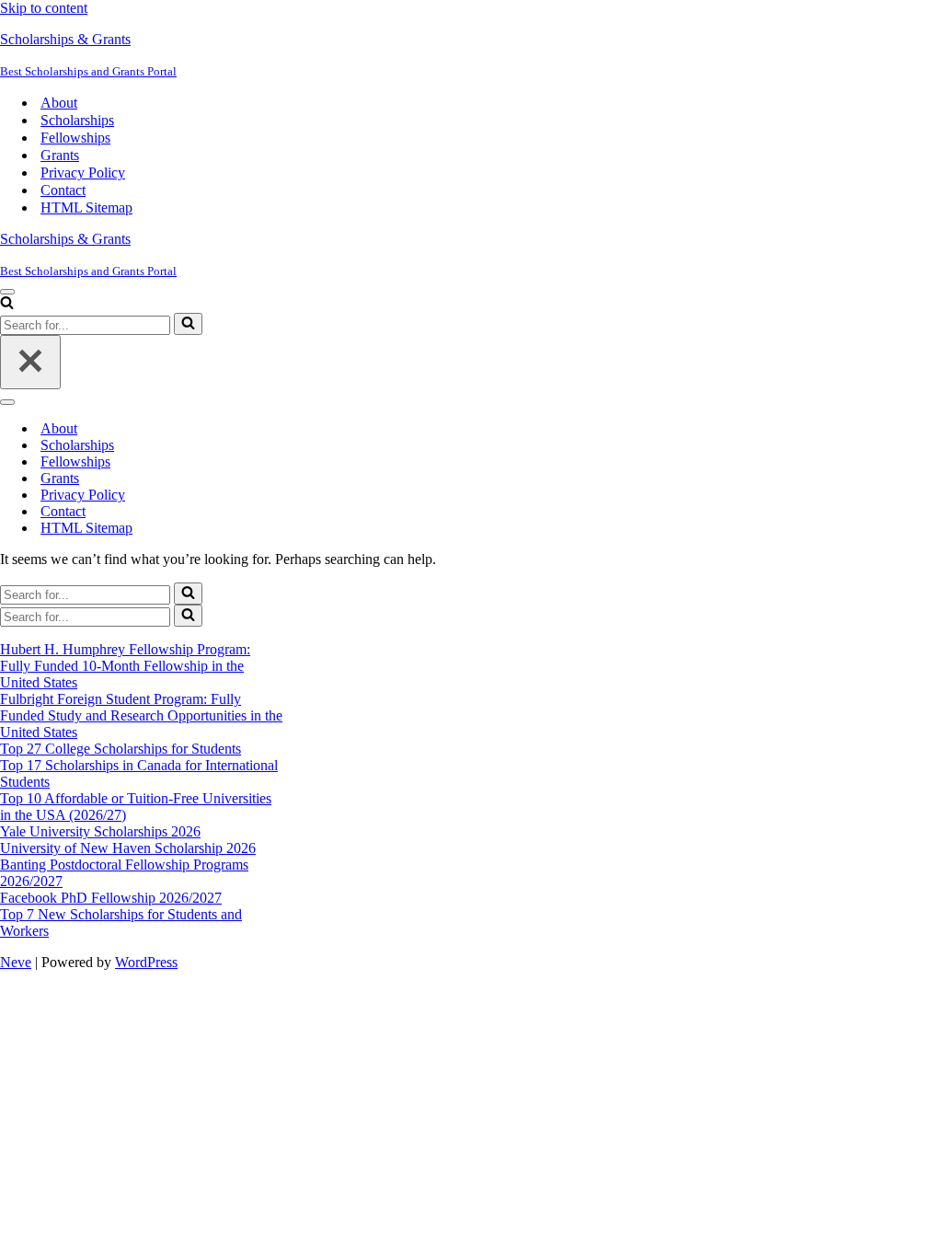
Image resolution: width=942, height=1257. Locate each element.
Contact (63, 190)
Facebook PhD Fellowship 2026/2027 (111, 897)
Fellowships (75, 137)
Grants (59, 155)
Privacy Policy (82, 172)
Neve (15, 962)
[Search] (7, 304)
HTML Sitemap (86, 207)
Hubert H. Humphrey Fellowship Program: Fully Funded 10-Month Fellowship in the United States (125, 665)
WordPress (146, 962)
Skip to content (43, 8)
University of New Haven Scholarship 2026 (128, 848)
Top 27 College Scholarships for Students (120, 748)
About (58, 102)
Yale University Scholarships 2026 (100, 831)
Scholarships (77, 120)
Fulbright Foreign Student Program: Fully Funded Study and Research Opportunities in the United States (141, 715)
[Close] (30, 362)
